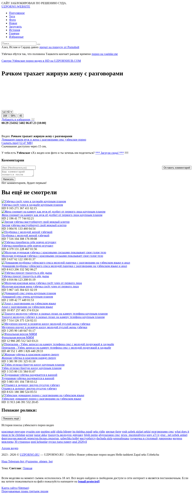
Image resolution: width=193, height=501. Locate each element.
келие (29, 435)
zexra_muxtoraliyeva (133, 435)
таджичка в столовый (144, 438)
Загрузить (15, 26)
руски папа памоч (59, 441)
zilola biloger (64, 431)
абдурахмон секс (109, 435)
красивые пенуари (13, 431)
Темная (27, 468)
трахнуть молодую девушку (65, 435)
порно (81, 139)
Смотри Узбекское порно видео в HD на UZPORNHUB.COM (41, 60)
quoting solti (48, 431)
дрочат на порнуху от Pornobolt (59, 47)
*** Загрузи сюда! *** (109, 152)
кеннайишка (121, 438)
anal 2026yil (79, 441)
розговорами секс (162, 431)
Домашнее (8, 139)
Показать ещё (11, 418)
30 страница (22, 441)
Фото (12, 19)
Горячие (14, 33)
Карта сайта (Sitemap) (15, 487)
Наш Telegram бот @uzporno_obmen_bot (27, 461)
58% (13, 115)
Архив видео (10, 448)
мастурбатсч (88, 438)
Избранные (16, 36)
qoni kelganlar (39, 441)
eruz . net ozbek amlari (173, 435)
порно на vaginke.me (105, 54)
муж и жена (31, 139)
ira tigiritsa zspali (82, 431)
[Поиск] (38, 44)
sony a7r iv (153, 435)
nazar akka (40, 435)
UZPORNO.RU (30, 454)
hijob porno (91, 435)
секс (61, 139)
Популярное (17, 13)
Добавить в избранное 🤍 (18, 119)
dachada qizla (104, 438)
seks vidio (99, 431)
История (14, 30)
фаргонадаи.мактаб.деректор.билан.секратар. (31, 438)
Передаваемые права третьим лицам (25, 491)
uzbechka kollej (69, 438)
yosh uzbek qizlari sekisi (136, 431)
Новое (13, 23)
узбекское (70, 139)
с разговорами (48, 139)
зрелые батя (113, 431)
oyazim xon (33, 431)
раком (19, 139)
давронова (165, 438)
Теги (12, 16)
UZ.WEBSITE (16, 6)
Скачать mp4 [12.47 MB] (17, 143)
